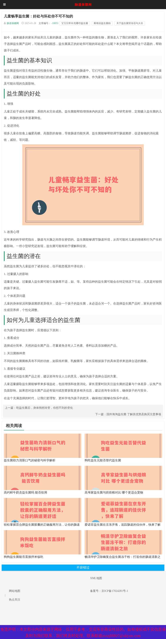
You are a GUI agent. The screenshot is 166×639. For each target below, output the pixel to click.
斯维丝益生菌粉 (102, 23)
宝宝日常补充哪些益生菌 (74, 23)
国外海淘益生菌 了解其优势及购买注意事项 (133, 414)
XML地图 (96, 578)
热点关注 (14, 599)
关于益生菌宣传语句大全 (129, 23)
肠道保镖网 (13, 23)
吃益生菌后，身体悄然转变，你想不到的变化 (44, 407)
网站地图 (14, 590)
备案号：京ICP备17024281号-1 (109, 590)
